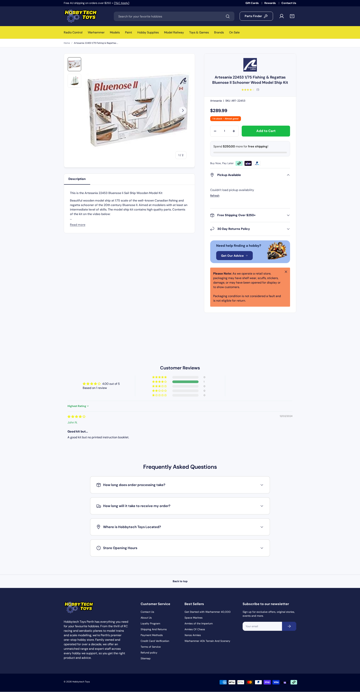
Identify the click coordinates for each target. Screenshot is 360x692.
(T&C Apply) (121, 3)
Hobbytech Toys (81, 681)
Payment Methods (152, 635)
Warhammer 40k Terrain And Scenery (207, 641)
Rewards (270, 3)
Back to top (180, 581)
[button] (292, 16)
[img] (77, 417)
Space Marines (193, 617)
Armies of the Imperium (198, 623)
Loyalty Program (150, 623)
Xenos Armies (192, 635)
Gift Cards (252, 3)
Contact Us (288, 3)
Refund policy (149, 652)
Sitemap (146, 658)
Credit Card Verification (155, 641)
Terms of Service (151, 646)
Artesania (216, 100)
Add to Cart (266, 131)
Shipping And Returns (154, 629)
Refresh (214, 195)
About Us (146, 617)
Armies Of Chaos (194, 629)
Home (67, 43)
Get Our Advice (232, 256)
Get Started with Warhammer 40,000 (207, 612)
